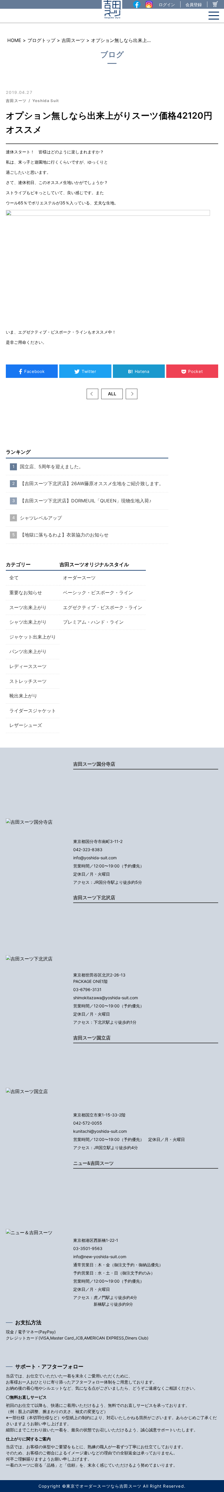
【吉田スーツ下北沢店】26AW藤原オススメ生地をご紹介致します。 (92, 483)
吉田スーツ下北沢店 (94, 897)
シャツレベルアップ (41, 518)
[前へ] (92, 394)
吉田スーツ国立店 (92, 1038)
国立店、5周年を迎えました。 (51, 466)
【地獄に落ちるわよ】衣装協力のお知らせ (64, 535)
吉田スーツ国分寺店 (94, 764)
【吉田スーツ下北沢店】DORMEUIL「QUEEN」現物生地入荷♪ (85, 501)
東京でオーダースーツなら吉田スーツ (103, 1486)
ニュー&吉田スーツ (93, 1163)
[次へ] (131, 394)
